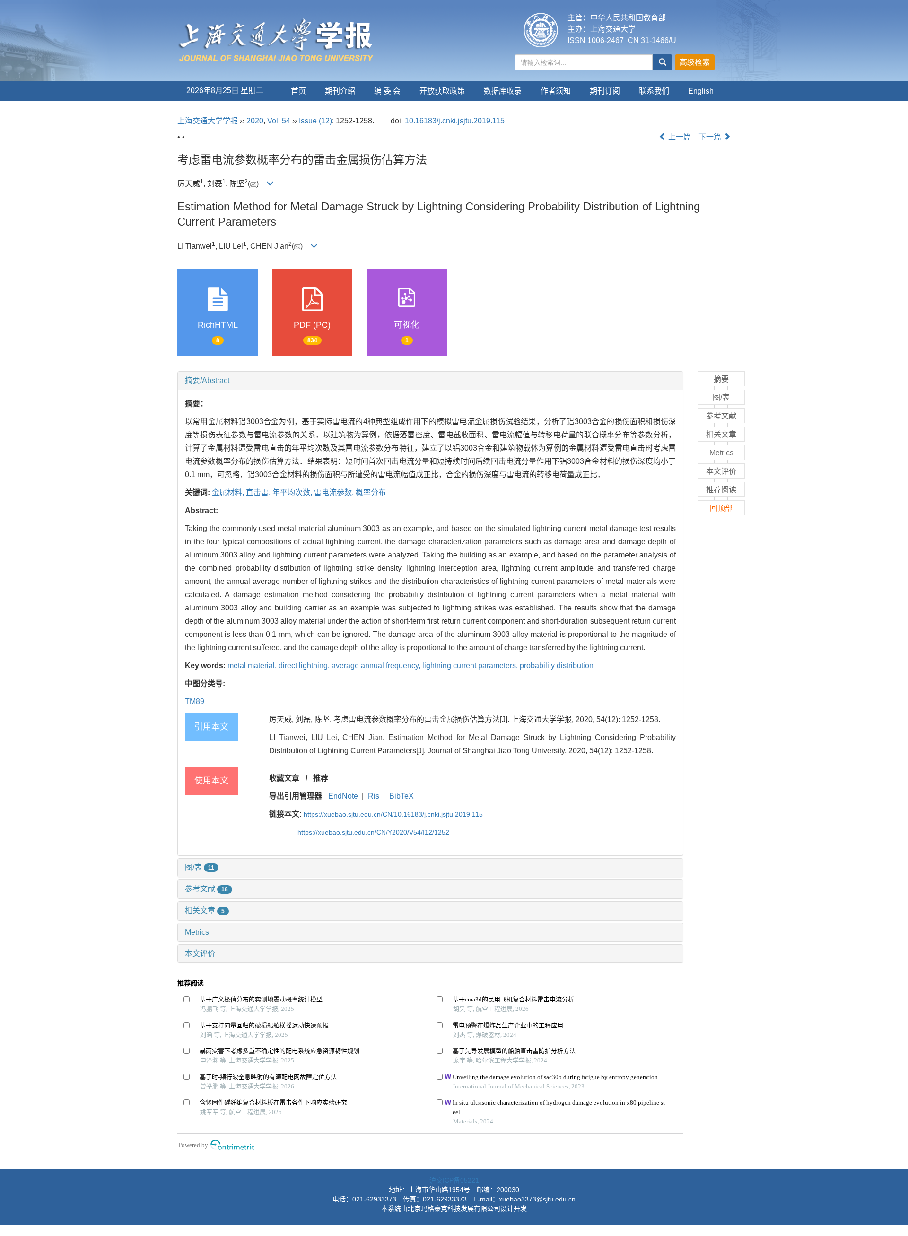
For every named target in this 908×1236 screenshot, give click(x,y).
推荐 (320, 778)
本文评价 (200, 953)
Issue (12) (315, 121)
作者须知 (556, 91)
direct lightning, (305, 666)
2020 (254, 121)
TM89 (194, 701)
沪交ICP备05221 (454, 1180)
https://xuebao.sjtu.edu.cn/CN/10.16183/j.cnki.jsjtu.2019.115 (393, 814)
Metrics (197, 932)
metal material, (253, 666)
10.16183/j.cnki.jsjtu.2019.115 (455, 121)
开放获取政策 (442, 91)
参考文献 (206, 889)
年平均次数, (293, 492)
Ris (373, 796)
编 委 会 (387, 91)
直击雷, (259, 492)
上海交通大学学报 (207, 121)
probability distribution (557, 666)
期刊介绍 (340, 91)
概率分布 (371, 492)
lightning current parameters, (471, 666)
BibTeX (401, 796)
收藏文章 (284, 778)
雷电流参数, (335, 492)
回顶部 (721, 508)
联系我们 (654, 91)
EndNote (343, 796)
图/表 (199, 867)
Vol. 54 (278, 121)
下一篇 (710, 137)
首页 (298, 91)
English (701, 91)
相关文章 (205, 910)
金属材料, (229, 492)
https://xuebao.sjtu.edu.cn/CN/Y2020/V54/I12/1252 (373, 832)
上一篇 (678, 137)
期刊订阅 (605, 91)
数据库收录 (503, 91)
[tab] (430, 381)
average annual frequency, (377, 666)
